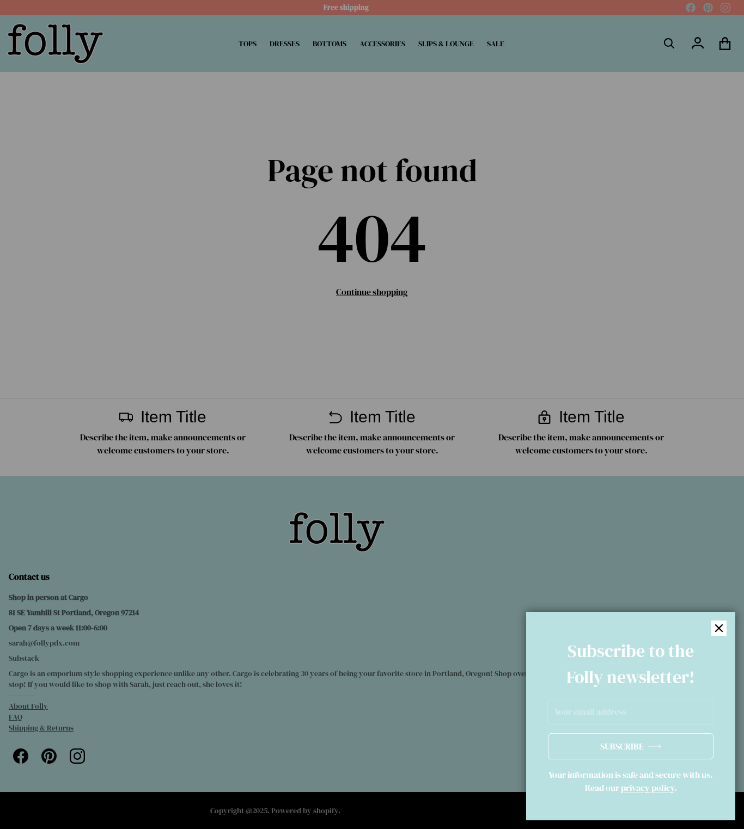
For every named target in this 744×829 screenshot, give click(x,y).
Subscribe (622, 746)
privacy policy (647, 788)
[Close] (719, 628)
